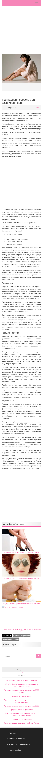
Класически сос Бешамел (22, 719)
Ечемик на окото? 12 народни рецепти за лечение (21, 578)
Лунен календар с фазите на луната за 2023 (21, 706)
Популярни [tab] (21, 670)
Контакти (12, 733)
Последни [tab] (21, 675)
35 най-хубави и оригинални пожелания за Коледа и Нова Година (21, 685)
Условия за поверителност (19, 744)
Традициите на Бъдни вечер (21, 709)
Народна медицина (11, 639)
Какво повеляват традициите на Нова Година (21, 723)
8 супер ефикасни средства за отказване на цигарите (21, 604)
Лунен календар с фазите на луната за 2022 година (21, 691)
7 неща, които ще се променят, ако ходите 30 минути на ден (21, 630)
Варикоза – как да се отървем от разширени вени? (21, 552)
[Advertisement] (21, 31)
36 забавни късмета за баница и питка (21, 680)
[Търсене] (38, 656)
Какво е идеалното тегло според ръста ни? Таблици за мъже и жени (21, 714)
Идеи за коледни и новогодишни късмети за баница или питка (21, 701)
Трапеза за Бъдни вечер (21, 696)
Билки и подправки (21, 635)
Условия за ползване (17, 738)
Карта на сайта (15, 750)
